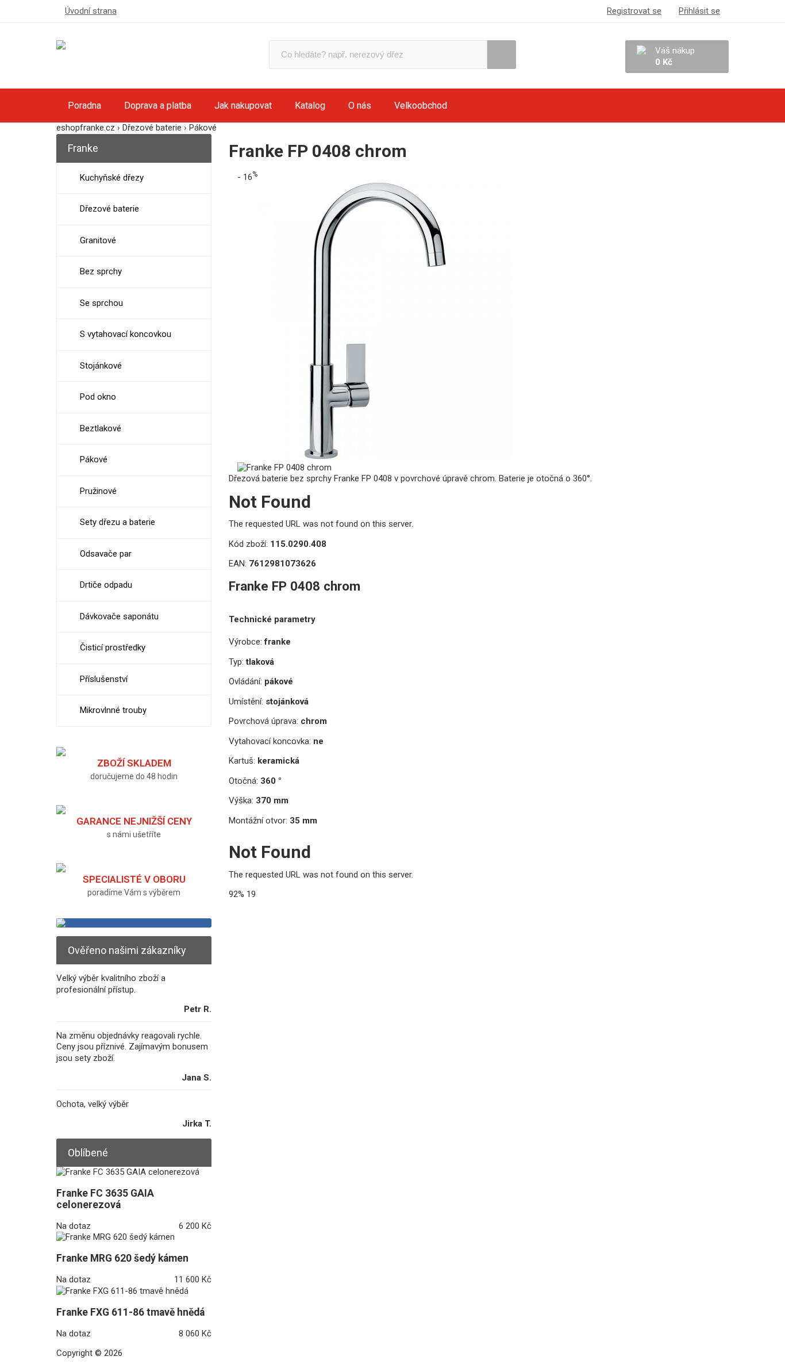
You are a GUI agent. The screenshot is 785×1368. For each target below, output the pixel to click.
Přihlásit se (699, 11)
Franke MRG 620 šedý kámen (122, 1258)
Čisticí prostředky (112, 647)
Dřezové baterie (109, 209)
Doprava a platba (157, 105)
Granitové (98, 240)
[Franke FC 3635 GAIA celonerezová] (127, 1172)
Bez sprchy (101, 271)
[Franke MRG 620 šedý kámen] (115, 1237)
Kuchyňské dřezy (112, 178)
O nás (359, 105)
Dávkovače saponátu (119, 616)
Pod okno (98, 397)
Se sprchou (101, 303)
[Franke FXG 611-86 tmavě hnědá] (122, 1291)
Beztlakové (100, 428)
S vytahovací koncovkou (125, 334)
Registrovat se (634, 11)
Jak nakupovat (243, 105)
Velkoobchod (420, 105)
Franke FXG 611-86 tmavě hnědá (130, 1312)
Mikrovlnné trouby (113, 710)
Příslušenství (104, 679)
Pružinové (98, 491)
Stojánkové (101, 366)
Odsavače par (106, 554)
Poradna (84, 105)
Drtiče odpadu (106, 585)
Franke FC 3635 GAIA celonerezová (105, 1198)
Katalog (310, 105)
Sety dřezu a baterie (117, 522)
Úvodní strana (91, 11)
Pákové (93, 459)
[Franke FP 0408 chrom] (375, 456)
